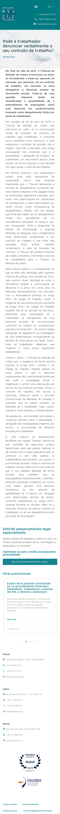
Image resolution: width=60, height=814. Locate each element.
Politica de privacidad (30, 804)
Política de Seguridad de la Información (37, 811)
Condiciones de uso (10, 811)
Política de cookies (10, 804)
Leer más (11, 619)
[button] (36, 6)
